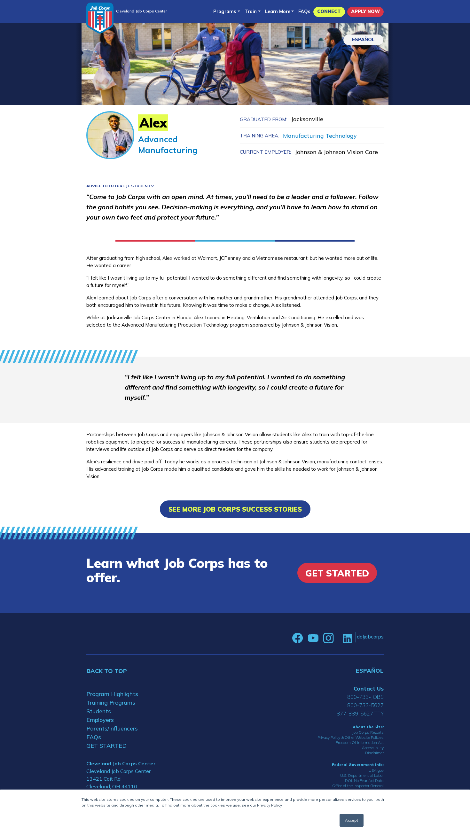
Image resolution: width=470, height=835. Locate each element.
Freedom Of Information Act (360, 742)
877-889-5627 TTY (360, 713)
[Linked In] (347, 638)
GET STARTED (106, 745)
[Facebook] (298, 638)
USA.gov (376, 770)
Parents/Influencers (112, 728)
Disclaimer (374, 752)
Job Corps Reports (368, 732)
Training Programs (110, 702)
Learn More (277, 11)
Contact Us (369, 688)
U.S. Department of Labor (362, 775)
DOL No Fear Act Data (364, 780)
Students (98, 711)
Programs (224, 11)
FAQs (304, 11)
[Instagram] (328, 638)
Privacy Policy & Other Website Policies (350, 737)
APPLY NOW (365, 11)
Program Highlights (112, 694)
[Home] (100, 18)
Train (251, 11)
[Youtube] (313, 638)
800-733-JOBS (365, 696)
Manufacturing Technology (320, 135)
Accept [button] (351, 820)
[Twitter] (338, 638)
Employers (100, 719)
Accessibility (373, 747)
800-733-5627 (365, 705)
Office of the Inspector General (358, 785)
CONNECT (329, 11)
